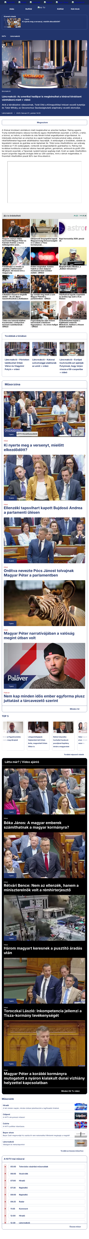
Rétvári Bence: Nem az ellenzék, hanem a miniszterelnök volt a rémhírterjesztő (41, 887)
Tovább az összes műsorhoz (72, 1151)
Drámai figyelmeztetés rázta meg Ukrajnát (12, 738)
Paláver (7, 693)
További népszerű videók (74, 754)
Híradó (6, 1105)
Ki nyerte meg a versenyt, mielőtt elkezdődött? (41, 22)
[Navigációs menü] (4, 8)
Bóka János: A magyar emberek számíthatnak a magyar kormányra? (36, 825)
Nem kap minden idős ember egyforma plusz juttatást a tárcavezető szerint (44, 698)
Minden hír (75, 709)
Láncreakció (15, 36)
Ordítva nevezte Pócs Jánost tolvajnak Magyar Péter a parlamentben (39, 572)
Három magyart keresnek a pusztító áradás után (43, 950)
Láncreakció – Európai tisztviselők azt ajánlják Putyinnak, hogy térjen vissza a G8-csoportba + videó (72, 366)
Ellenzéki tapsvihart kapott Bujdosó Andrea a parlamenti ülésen (43, 510)
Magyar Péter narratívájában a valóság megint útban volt (39, 635)
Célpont (6, 1114)
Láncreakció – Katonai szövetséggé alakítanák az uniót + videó (44, 362)
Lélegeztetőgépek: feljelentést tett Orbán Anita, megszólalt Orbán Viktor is (37, 741)
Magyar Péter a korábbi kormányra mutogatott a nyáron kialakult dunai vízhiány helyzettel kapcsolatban (44, 1078)
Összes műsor (75, 1227)
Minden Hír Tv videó (70, 1091)
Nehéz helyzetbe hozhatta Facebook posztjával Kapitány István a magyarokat (61, 741)
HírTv (4, 36)
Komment (23, 1209)
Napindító (23, 1188)
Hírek (6, 441)
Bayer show (8, 1132)
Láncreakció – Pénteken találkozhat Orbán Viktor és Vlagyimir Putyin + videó (17, 364)
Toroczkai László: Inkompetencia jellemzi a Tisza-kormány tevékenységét (43, 1013)
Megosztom (42, 122)
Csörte (6, 1123)
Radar (21, 1201)
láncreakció (6, 91)
